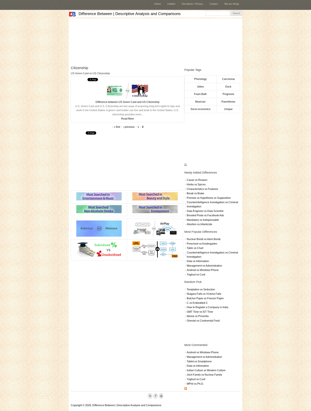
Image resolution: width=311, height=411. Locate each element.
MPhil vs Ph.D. (195, 383)
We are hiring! (231, 3)
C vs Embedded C (197, 302)
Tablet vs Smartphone (199, 361)
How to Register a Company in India (207, 307)
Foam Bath (200, 94)
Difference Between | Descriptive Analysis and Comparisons (130, 13)
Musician (200, 101)
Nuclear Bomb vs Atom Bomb (203, 239)
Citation (171, 3)
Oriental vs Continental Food (203, 320)
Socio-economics (200, 109)
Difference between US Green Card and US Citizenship (127, 102)
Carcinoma (228, 79)
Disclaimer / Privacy (192, 3)
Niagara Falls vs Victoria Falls (204, 293)
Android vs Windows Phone (203, 270)
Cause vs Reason (197, 180)
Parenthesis (228, 101)
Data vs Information (198, 261)
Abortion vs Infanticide (199, 224)
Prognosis (228, 94)
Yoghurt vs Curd (196, 274)
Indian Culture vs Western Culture (206, 370)
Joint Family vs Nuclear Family (204, 374)
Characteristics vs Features (202, 189)
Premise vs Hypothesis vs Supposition (209, 198)
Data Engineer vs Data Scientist (205, 211)
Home (157, 3)
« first (117, 127)
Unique (228, 109)
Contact (214, 3)
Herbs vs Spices (196, 184)
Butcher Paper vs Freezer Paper (205, 298)
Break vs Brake (195, 193)
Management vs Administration (204, 265)
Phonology (200, 79)
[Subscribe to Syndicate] (185, 389)
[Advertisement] (155, 41)
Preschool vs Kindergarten (202, 243)
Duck (228, 86)
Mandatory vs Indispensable (203, 220)
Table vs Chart (195, 248)
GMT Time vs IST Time (200, 311)
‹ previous (128, 127)
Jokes (200, 86)
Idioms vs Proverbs (198, 316)
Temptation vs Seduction (201, 289)
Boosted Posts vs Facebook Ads (205, 215)
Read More (127, 118)
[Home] (72, 14)
